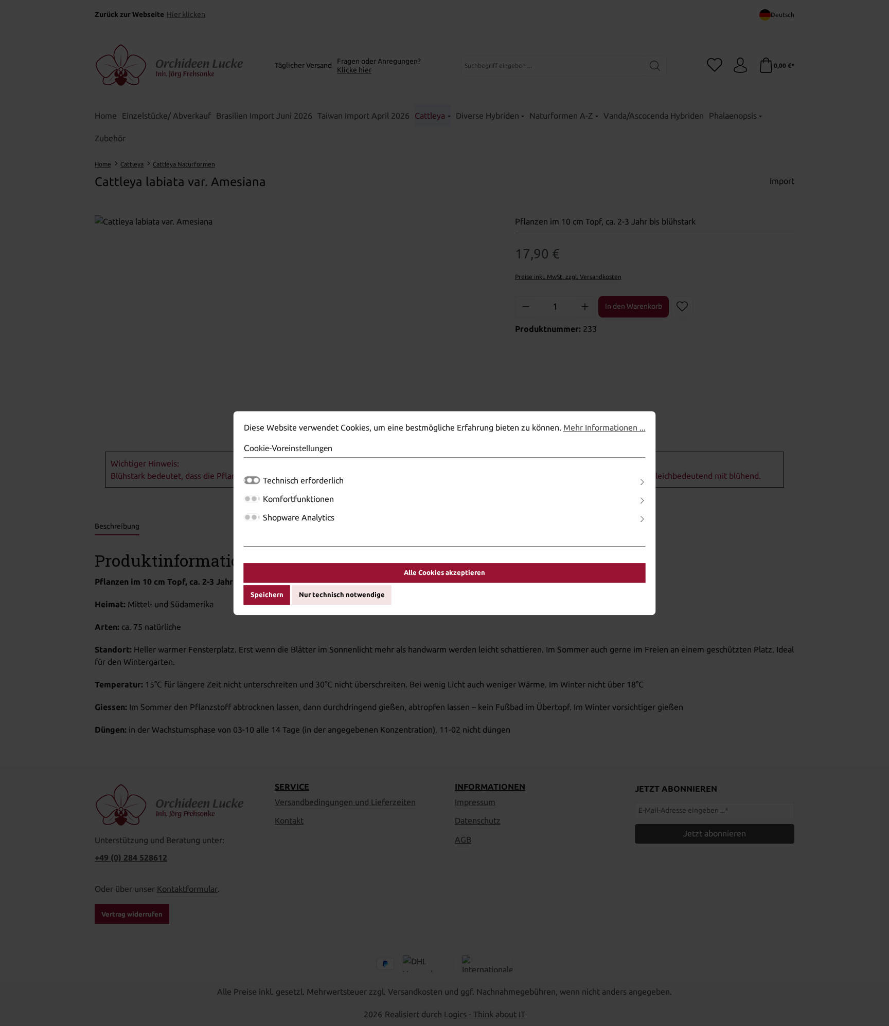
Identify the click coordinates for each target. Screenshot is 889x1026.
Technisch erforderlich (303, 480)
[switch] (252, 498)
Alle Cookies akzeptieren (444, 572)
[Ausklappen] (642, 482)
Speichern (267, 595)
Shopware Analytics (298, 517)
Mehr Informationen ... (604, 427)
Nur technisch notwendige (342, 595)
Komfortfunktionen (298, 498)
